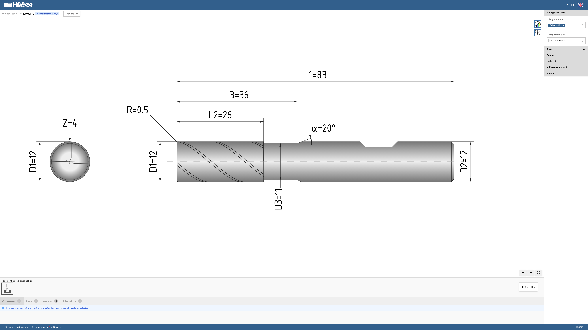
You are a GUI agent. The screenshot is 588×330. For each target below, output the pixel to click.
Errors (31, 301)
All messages (11, 301)
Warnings (50, 301)
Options (70, 13)
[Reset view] (538, 273)
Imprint (579, 327)
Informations (71, 301)
